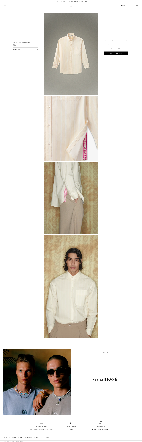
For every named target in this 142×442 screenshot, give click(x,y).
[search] (130, 6)
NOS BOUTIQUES (7, 437)
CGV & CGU (36, 437)
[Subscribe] (119, 386)
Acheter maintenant (116, 53)
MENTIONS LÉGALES (28, 437)
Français (123, 5)
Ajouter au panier (116, 48)
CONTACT (14, 437)
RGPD (42, 437)
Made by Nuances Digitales (17, 441)
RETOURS (20, 437)
